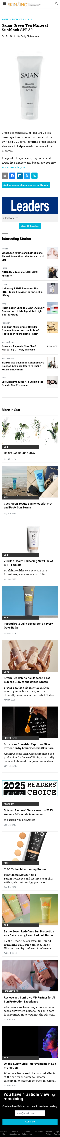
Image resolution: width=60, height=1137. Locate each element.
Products (18, 19)
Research (6, 323)
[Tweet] (27, 176)
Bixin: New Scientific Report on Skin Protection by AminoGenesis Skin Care (29, 746)
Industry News (8, 342)
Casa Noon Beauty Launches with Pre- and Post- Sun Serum (28, 505)
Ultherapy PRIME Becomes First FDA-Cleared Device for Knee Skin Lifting (22, 292)
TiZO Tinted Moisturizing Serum (25, 869)
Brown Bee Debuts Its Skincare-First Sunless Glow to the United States (27, 679)
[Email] (5, 176)
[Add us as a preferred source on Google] (34, 176)
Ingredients (10, 738)
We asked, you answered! (19, 819)
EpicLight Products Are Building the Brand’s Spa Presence (23, 383)
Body (4, 304)
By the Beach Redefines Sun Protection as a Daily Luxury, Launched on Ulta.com (29, 933)
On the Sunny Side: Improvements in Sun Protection (30, 1065)
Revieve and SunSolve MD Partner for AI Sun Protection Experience (29, 999)
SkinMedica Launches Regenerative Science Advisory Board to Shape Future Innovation (23, 366)
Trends (5, 249)
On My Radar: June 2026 (19, 453)
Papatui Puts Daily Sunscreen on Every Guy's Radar (28, 625)
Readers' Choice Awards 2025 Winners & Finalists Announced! (28, 812)
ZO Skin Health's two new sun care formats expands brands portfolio (25, 572)
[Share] (12, 176)
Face (4, 378)
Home (5, 19)
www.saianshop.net (14, 167)
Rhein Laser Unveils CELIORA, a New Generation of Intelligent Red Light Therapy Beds (23, 311)
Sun (30, 19)
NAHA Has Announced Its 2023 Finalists (20, 274)
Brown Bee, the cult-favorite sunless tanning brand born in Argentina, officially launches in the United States (29, 691)
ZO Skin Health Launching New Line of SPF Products (28, 562)
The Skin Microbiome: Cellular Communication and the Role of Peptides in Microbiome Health (20, 330)
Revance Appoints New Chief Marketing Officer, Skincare (19, 348)
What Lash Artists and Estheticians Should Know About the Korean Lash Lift (23, 256)
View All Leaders (30, 226)
